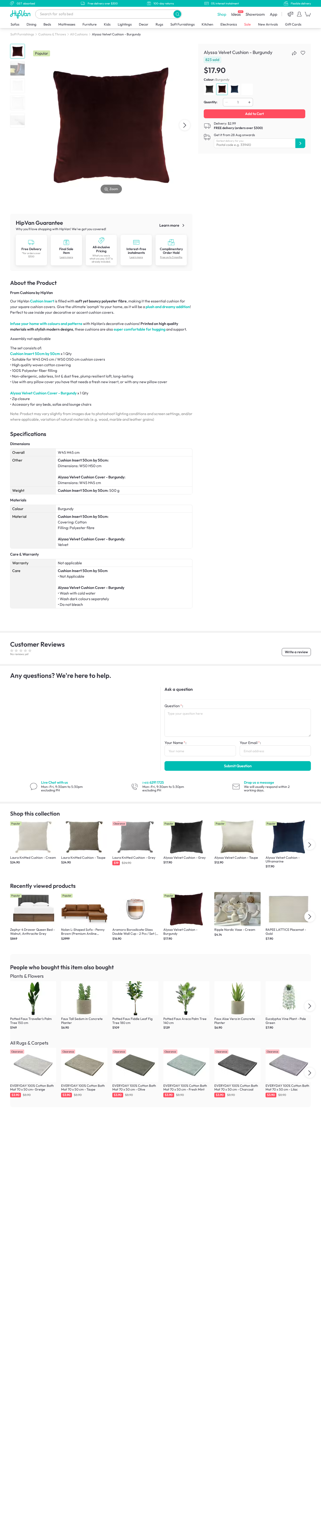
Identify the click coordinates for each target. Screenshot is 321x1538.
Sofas (15, 24)
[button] (177, 14)
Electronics (228, 24)
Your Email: (250, 742)
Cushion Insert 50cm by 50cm (35, 353)
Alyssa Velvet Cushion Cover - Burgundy (43, 393)
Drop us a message (259, 782)
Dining (31, 24)
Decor (143, 24)
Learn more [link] (169, 225)
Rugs (159, 24)
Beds (47, 24)
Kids (107, 24)
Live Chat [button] (54, 782)
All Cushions (79, 34)
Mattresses (66, 24)
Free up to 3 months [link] (171, 257)
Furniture (89, 24)
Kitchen (207, 24)
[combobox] (108, 14)
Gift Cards (293, 24)
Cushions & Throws (52, 34)
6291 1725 (153, 782)
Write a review (296, 652)
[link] (31, 250)
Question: (173, 705)
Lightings (125, 24)
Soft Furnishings (182, 24)
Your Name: (175, 742)
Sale (247, 24)
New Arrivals (268, 24)
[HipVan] (20, 14)
